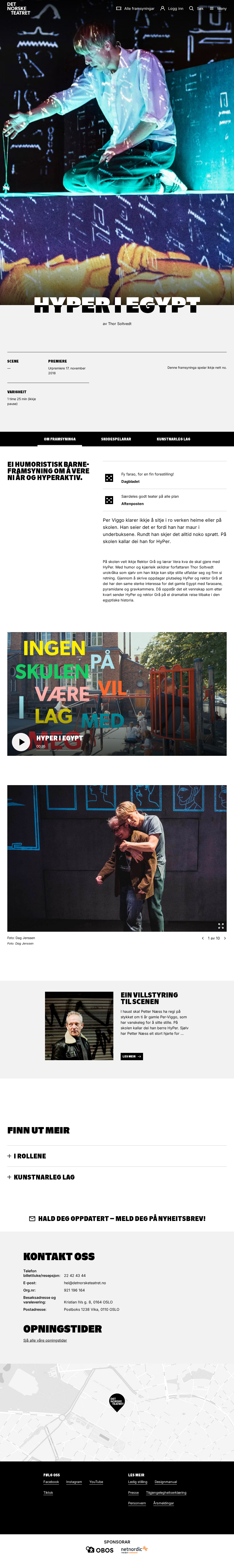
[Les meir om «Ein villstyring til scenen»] (79, 1026)
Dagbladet (130, 481)
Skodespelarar (116, 439)
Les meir (129, 1056)
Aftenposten (132, 503)
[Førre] (203, 938)
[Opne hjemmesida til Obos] (99, 1549)
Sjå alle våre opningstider (45, 1340)
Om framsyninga (60, 439)
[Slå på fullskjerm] (221, 926)
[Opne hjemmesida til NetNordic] (134, 1549)
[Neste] (225, 938)
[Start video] (21, 742)
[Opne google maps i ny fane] (117, 1412)
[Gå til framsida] (18, 8)
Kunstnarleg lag (173, 439)
